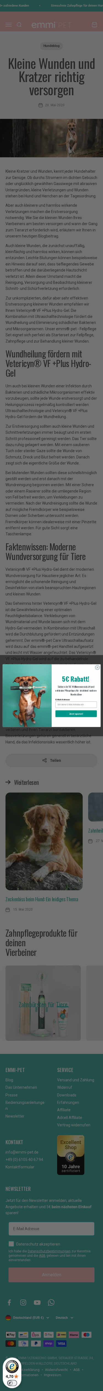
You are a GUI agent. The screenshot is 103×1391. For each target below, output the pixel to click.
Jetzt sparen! (76, 713)
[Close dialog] (97, 667)
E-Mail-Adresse (62, 699)
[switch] (12, 1383)
